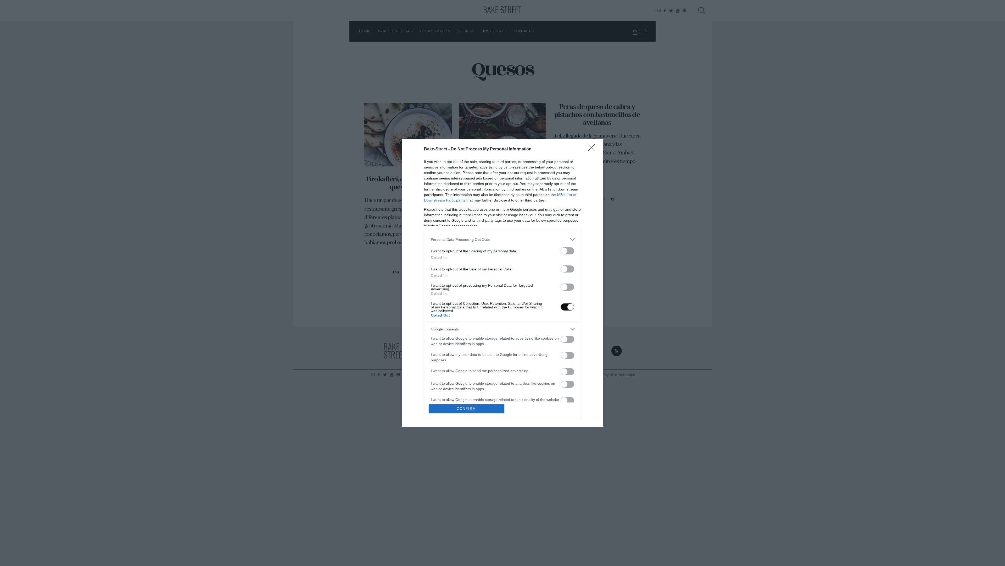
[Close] (593, 149)
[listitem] (502, 239)
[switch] (567, 250)
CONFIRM (466, 409)
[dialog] (502, 283)
